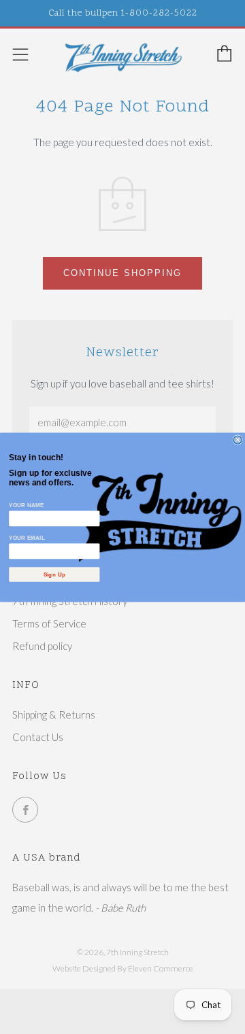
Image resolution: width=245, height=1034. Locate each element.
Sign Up (54, 574)
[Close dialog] (237, 440)
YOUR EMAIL (27, 537)
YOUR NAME (26, 505)
